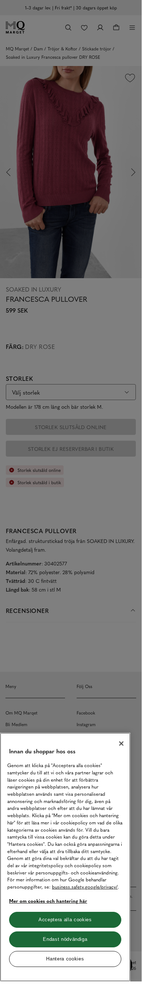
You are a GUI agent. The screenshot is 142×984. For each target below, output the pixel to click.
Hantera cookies (65, 959)
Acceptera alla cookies (65, 919)
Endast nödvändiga (65, 939)
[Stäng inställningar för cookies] (121, 744)
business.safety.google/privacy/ (85, 886)
